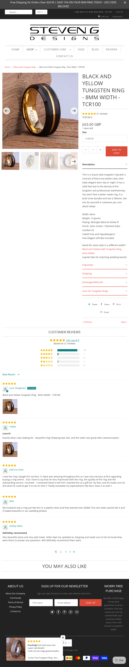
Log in (119, 12)
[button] (89, 113)
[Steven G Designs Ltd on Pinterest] (64, 612)
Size (84, 132)
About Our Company (15, 593)
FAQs (81, 49)
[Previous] (6, 110)
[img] (9, 383)
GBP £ (40, 12)
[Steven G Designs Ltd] (64, 33)
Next (123, 322)
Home (15, 49)
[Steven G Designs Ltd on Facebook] (58, 612)
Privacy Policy (15, 606)
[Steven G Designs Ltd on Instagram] (71, 612)
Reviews (112, 49)
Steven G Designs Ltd (68, 650)
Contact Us (64, 56)
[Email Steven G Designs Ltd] (77, 612)
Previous (88, 322)
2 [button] (61, 551)
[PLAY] (40, 111)
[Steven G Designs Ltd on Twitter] (52, 612)
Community (15, 597)
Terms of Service (15, 602)
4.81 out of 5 (72, 340)
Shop (30, 49)
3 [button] (66, 551)
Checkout (117, 16)
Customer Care (56, 49)
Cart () (104, 16)
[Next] (74, 110)
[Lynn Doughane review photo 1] (10, 406)
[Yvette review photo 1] (10, 449)
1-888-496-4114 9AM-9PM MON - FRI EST (93, 12)
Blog (95, 49)
